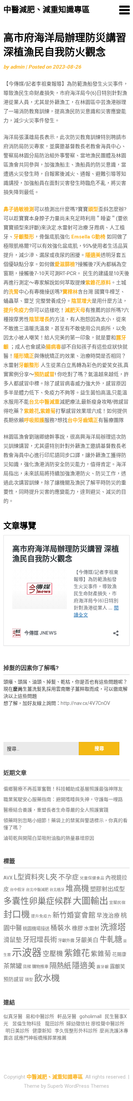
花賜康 (119, 954)
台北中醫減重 (44, 402)
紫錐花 (31, 411)
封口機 (16, 914)
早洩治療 (108, 915)
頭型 (93, 209)
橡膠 (77, 928)
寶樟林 (70, 292)
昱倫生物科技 (26, 1023)
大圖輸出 (90, 901)
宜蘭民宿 (117, 902)
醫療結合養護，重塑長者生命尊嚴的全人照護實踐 (55, 810)
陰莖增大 (81, 301)
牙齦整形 (24, 237)
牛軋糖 (111, 939)
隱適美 (93, 255)
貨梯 (27, 966)
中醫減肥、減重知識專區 (46, 9)
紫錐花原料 (98, 283)
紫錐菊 (48, 411)
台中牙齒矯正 (83, 420)
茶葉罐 (12, 966)
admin (17, 67)
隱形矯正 (24, 356)
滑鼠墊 (12, 940)
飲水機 (47, 978)
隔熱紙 (60, 965)
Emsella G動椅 (88, 237)
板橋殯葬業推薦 (49, 1038)
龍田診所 (54, 1023)
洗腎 (14, 292)
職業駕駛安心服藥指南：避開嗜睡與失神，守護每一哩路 (63, 799)
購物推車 (40, 966)
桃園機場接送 (36, 928)
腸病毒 (53, 347)
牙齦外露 (66, 940)
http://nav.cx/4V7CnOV (85, 703)
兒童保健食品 (92, 878)
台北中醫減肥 (37, 890)
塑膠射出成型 (107, 889)
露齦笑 (117, 966)
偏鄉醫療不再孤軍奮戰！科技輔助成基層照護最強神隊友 (63, 789)
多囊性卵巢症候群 (37, 901)
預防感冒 (44, 374)
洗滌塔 (113, 927)
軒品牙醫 (66, 1016)
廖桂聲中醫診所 (107, 1023)
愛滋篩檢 (65, 264)
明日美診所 (16, 1030)
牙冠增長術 (40, 940)
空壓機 (53, 954)
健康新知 (41, 1030)
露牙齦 (103, 966)
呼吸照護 (34, 420)
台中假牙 (17, 890)
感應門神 (23, 1038)
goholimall (90, 1016)
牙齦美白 (87, 940)
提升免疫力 (16, 310)
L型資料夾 (29, 877)
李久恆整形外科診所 (77, 1030)
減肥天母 (75, 310)
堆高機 (77, 888)
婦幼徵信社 (78, 1023)
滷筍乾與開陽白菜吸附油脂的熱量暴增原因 (48, 838)
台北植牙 (56, 890)
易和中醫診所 (40, 1016)
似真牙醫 (13, 1016)
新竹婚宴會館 (74, 915)
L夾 (51, 877)
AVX (8, 878)
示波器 (27, 952)
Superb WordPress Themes (78, 1086)
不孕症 (68, 877)
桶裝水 (60, 928)
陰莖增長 (39, 319)
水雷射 (91, 928)
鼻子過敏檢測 (18, 209)
